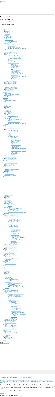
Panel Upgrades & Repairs (11, 88)
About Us (5, 30)
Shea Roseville (14, 67)
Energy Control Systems (13, 61)
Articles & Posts (8, 37)
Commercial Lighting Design (14, 57)
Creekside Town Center (16, 72)
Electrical (5, 86)
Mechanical (5, 98)
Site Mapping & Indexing (10, 82)
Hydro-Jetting (8, 93)
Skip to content (3, 1)
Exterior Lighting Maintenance (11, 52)
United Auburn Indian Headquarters (18, 73)
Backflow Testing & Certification (12, 94)
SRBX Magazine (11, 46)
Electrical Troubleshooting (10, 87)
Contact (4, 101)
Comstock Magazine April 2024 (15, 44)
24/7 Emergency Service (10, 84)
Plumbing (5, 92)
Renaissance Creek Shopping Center (18, 76)
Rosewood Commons (15, 66)
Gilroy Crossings (14, 75)
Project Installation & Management (15, 58)
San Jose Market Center (16, 65)
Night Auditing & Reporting (11, 83)
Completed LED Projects (13, 63)
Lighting (4, 50)
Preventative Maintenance (10, 100)
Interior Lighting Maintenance (11, 53)
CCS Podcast (8, 38)
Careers (7, 49)
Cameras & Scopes (9, 95)
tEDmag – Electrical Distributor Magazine (17, 48)
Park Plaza (13, 79)
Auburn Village (14, 77)
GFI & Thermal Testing (10, 90)
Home (4, 29)
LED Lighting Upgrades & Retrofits (15, 55)
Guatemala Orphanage (13, 41)
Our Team (7, 34)
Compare (7, 35)
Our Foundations (9, 40)
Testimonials (8, 36)
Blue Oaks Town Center (16, 70)
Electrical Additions (9, 89)
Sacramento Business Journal (14, 47)
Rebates (9, 59)
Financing (10, 60)
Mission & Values (9, 31)
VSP (12, 69)
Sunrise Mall (13, 64)
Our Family (7, 32)
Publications (8, 43)
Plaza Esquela (14, 78)
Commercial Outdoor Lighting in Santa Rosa (15, 377)
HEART (10, 42)
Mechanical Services (9, 99)
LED (6, 54)
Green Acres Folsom (15, 71)
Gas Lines (7, 96)
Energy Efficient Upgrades (11, 81)
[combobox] (6, 343)
